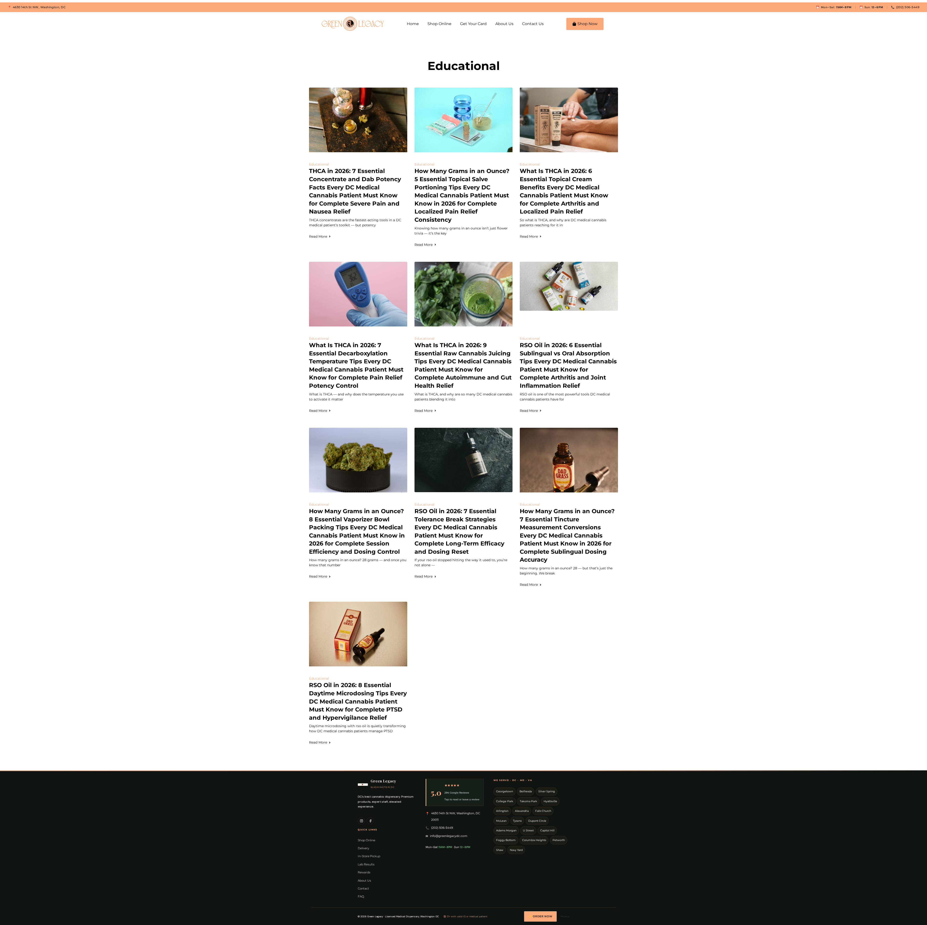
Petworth (559, 840)
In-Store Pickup (369, 856)
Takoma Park (528, 801)
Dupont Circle (537, 820)
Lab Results (366, 864)
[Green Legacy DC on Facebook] (370, 820)
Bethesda (526, 791)
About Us (504, 23)
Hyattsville (550, 801)
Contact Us (533, 23)
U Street (528, 830)
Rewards (364, 872)
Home (413, 23)
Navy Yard (516, 850)
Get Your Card (473, 23)
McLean (501, 820)
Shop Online (439, 23)
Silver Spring (546, 791)
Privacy (565, 916)
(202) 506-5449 (907, 7)
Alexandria (522, 811)
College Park (504, 801)
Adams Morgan (506, 830)
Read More (318, 236)
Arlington (502, 811)
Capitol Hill (547, 830)
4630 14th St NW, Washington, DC (39, 7)
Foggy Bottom (506, 840)
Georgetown (504, 791)
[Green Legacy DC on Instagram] (361, 820)
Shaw (499, 850)
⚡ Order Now (540, 916)
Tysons (517, 820)
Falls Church (543, 811)
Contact (363, 888)
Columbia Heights (534, 840)
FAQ (361, 896)
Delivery (363, 848)
